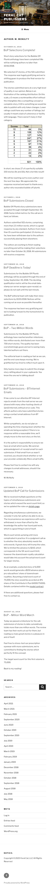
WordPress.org (11, 831)
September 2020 (11, 719)
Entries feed (9, 820)
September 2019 (11, 735)
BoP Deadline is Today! (17, 267)
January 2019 (10, 762)
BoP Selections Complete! (19, 50)
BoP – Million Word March (19, 615)
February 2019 (10, 757)
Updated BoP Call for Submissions (24, 490)
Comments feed (11, 826)
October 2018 (10, 778)
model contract (36, 586)
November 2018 (11, 773)
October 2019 (10, 730)
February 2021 (10, 714)
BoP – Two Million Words (18, 328)
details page (34, 506)
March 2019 (9, 751)
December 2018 (11, 767)
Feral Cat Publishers (15, 17)
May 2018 (8, 799)
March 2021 (9, 709)
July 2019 (8, 741)
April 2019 (8, 746)
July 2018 (8, 794)
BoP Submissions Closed (18, 200)
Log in (6, 815)
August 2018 (10, 788)
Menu (26, 29)
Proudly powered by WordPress (17, 883)
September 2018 (11, 783)
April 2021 (8, 703)
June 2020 (8, 725)
